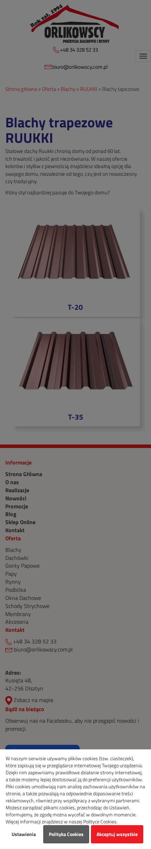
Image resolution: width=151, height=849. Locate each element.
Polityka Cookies (66, 834)
